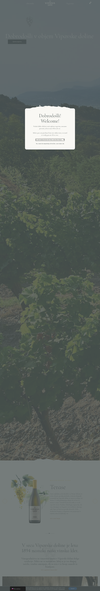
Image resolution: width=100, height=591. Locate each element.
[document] (50, 295)
